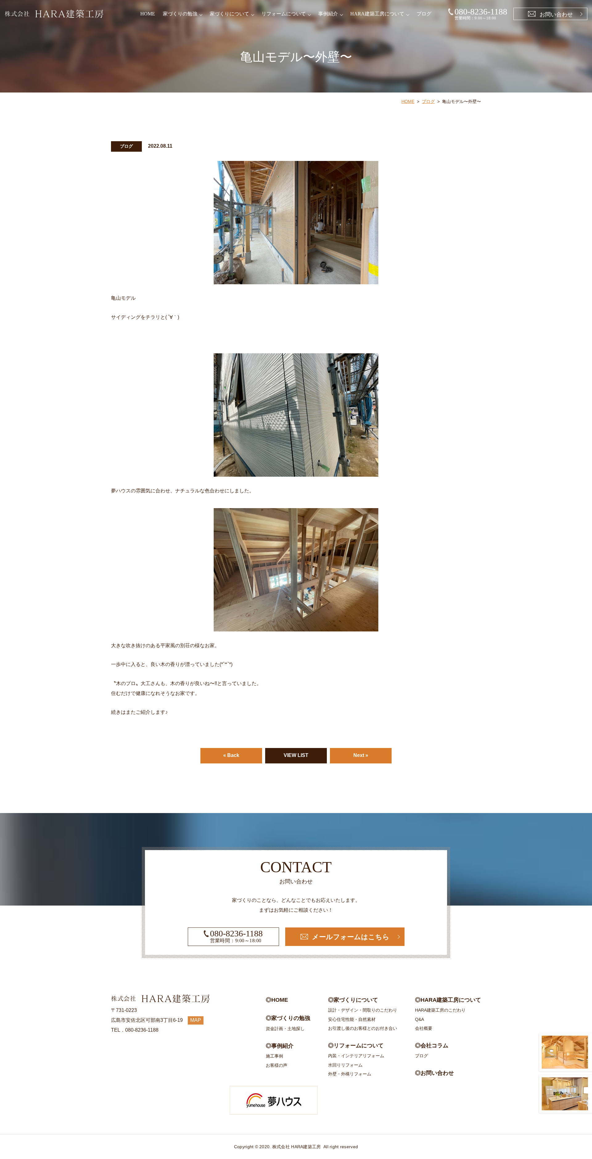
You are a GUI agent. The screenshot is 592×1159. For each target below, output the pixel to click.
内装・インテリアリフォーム (356, 1055)
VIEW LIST (296, 755)
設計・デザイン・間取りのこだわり (362, 1010)
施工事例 (274, 1056)
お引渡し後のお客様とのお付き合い (362, 1028)
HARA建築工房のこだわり (440, 1010)
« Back (231, 755)
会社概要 (423, 1028)
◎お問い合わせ (434, 1073)
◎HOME (277, 1000)
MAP (195, 1020)
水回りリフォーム (345, 1064)
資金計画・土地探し (285, 1028)
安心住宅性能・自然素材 (352, 1019)
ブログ (424, 13)
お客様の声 (276, 1065)
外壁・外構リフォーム (349, 1073)
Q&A (419, 1019)
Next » (360, 755)
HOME (147, 13)
